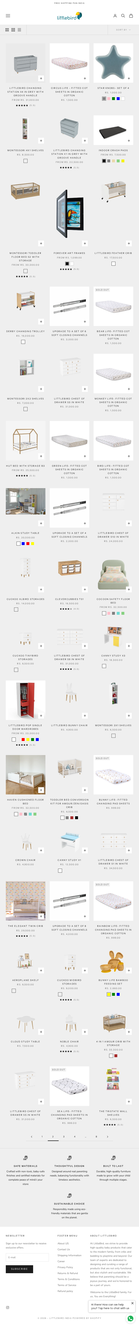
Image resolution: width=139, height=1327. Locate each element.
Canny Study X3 (113, 655)
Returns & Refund (68, 1273)
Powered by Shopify (87, 1318)
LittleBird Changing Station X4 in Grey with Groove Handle (25, 92)
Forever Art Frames (69, 253)
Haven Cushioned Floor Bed (25, 801)
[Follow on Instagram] (7, 1307)
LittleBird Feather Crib (113, 253)
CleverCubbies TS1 (69, 599)
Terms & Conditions (69, 1279)
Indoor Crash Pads (113, 150)
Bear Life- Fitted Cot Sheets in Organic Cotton (113, 335)
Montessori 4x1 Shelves (25, 150)
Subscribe (19, 1269)
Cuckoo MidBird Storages (69, 982)
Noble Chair (69, 1041)
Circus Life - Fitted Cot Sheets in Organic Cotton (69, 92)
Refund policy (65, 1291)
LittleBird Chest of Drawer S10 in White (113, 535)
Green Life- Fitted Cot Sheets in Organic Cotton (69, 469)
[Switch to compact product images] (19, 30)
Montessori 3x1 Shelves (113, 725)
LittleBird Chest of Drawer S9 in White (69, 657)
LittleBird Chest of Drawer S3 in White (69, 400)
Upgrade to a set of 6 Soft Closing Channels (69, 333)
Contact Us (64, 1249)
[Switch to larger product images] (7, 30)
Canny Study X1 (69, 860)
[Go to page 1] (31, 1137)
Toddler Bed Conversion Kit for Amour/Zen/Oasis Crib (69, 803)
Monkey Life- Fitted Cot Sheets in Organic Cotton (113, 402)
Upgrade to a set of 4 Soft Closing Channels (69, 535)
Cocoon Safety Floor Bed (113, 601)
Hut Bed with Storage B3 (25, 465)
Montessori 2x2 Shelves (25, 398)
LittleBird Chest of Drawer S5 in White (25, 1113)
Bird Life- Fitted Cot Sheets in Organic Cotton (113, 469)
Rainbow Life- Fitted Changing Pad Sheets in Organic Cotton (113, 930)
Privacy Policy (65, 1267)
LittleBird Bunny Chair (69, 725)
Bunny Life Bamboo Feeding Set (113, 982)
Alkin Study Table (25, 533)
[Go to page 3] (107, 1137)
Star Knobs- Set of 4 (113, 88)
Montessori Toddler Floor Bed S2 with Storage (25, 257)
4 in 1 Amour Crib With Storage (113, 1043)
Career (61, 1261)
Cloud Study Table (25, 1041)
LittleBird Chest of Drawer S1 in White (113, 862)
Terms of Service (67, 1285)
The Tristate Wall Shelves (113, 1113)
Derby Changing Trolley (25, 331)
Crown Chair (25, 860)
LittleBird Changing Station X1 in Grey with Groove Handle (69, 154)
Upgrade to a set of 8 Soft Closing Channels (69, 928)
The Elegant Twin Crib (25, 926)
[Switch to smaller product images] (13, 30)
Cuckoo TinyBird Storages (25, 657)
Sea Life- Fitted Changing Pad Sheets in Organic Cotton (69, 1115)
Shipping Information (69, 1255)
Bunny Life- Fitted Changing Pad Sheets (113, 801)
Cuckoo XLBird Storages (26, 599)
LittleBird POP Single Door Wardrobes (25, 727)
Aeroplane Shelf (25, 980)
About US (63, 1243)
